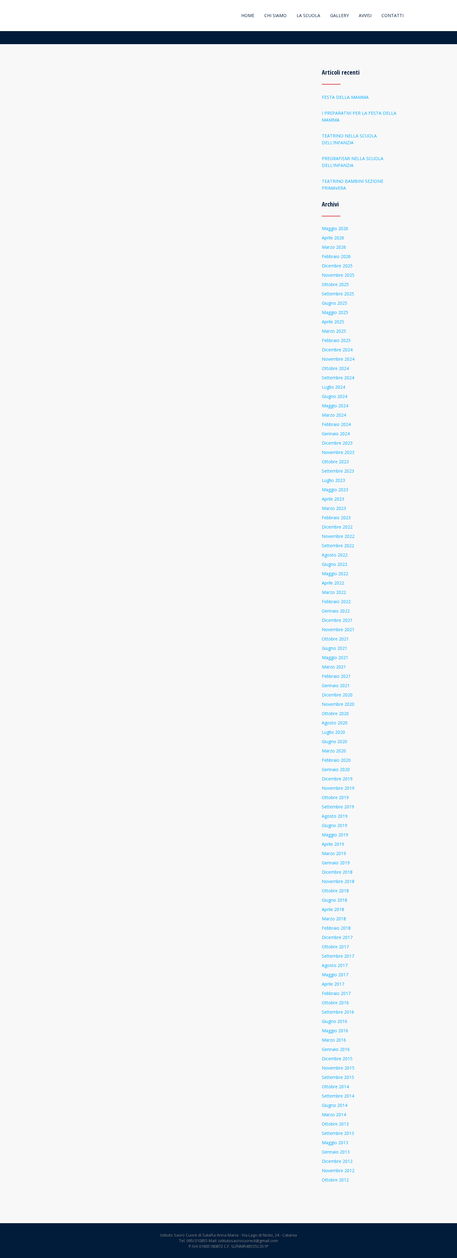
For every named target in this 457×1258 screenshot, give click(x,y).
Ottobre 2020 (335, 713)
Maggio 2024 (335, 406)
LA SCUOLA (308, 15)
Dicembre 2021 (337, 620)
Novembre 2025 (338, 275)
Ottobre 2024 (335, 368)
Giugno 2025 (334, 303)
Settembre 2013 (338, 1133)
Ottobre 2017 (335, 947)
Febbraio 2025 (336, 340)
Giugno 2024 (334, 396)
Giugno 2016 (334, 1021)
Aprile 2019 (333, 844)
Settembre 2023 (338, 471)
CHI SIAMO (275, 15)
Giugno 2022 (334, 564)
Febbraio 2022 (336, 601)
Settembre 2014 (338, 1096)
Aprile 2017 (333, 984)
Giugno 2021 (334, 648)
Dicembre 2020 (337, 695)
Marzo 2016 (334, 1040)
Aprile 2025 (333, 322)
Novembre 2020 (338, 704)
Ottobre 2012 (335, 1180)
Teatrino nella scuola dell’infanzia (349, 139)
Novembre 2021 (338, 629)
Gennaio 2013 (336, 1152)
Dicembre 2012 (337, 1161)
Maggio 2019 (335, 835)
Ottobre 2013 (335, 1124)
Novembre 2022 (338, 536)
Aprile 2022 (333, 583)
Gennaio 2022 (336, 611)
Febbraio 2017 (336, 993)
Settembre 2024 (338, 378)
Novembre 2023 (338, 452)
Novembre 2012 (338, 1170)
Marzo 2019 (334, 853)
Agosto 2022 (335, 555)
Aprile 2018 (333, 909)
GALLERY (339, 15)
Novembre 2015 (338, 1068)
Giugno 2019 (334, 825)
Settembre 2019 (338, 807)
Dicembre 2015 (337, 1058)
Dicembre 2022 (337, 527)
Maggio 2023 (335, 490)
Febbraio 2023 (336, 517)
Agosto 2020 (335, 723)
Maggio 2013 (335, 1142)
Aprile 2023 (333, 499)
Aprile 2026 (333, 238)
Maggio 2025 (335, 312)
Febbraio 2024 (336, 424)
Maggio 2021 (335, 657)
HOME (247, 15)
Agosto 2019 (335, 816)
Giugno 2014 (334, 1105)
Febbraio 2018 (336, 928)
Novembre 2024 (338, 359)
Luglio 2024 (333, 387)
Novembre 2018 (338, 881)
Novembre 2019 (338, 788)
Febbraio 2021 (336, 676)
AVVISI (365, 15)
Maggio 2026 (335, 228)
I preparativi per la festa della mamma (359, 116)
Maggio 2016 (335, 1031)
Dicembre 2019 (337, 779)
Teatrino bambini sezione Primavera (352, 184)
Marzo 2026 (334, 247)
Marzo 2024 (334, 415)
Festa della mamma (345, 97)
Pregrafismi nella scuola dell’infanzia (352, 161)
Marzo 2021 (334, 667)
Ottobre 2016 (335, 1003)
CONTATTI (392, 15)
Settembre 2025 (338, 294)
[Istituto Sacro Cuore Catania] (57, 15)
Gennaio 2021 (336, 685)
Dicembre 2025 (337, 266)
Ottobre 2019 (335, 797)
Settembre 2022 (338, 545)
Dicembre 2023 (337, 443)
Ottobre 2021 (335, 639)
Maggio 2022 (335, 573)
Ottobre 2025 (335, 284)
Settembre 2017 (338, 956)
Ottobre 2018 (335, 891)
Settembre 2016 (338, 1012)
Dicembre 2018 (337, 872)
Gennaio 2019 (336, 863)
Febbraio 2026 (336, 256)
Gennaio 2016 (336, 1049)
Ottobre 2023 (335, 462)
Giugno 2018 (334, 900)
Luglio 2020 (333, 732)
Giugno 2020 (334, 741)
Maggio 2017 (335, 975)
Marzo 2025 (334, 331)
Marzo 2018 (334, 919)
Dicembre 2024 (337, 350)
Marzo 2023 (334, 508)
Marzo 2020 (334, 751)
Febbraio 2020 (336, 760)
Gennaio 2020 (336, 769)
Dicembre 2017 (337, 937)
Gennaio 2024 (336, 434)
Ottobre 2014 (335, 1086)
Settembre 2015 (338, 1077)
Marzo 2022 (334, 592)
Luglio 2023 (333, 480)
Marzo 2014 (334, 1114)
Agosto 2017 (335, 965)
